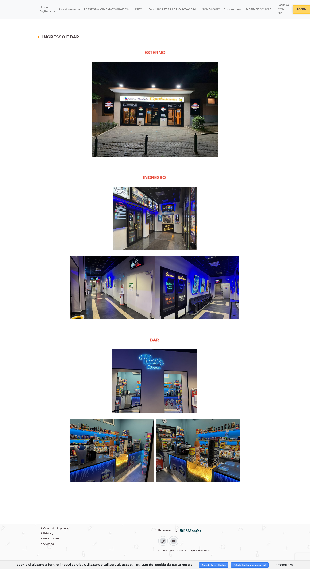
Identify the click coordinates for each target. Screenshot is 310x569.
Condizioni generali (56, 528)
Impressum (50, 538)
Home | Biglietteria (47, 9)
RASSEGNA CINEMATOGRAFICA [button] (107, 9)
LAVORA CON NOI (283, 9)
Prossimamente (69, 9)
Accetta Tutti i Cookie (214, 565)
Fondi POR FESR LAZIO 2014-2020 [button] (172, 9)
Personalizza (283, 565)
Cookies (48, 543)
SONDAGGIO (211, 9)
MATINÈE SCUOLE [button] (259, 9)
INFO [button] (139, 9)
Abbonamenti (233, 9)
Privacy (47, 533)
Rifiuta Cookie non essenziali (250, 565)
